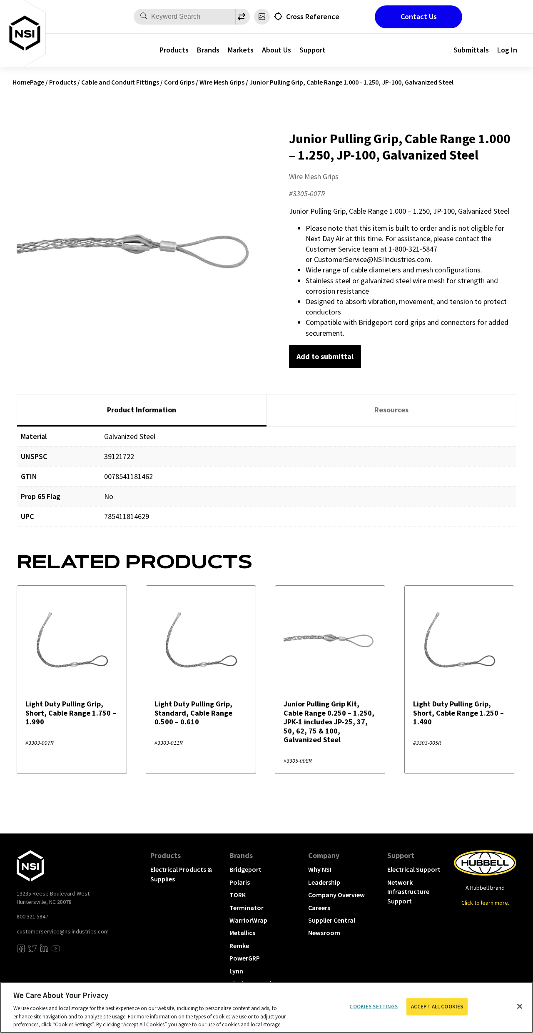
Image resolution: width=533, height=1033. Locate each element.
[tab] (141, 410)
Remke (239, 945)
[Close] (520, 1006)
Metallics (242, 932)
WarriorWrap (248, 920)
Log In (507, 50)
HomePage (28, 82)
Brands (208, 50)
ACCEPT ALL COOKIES (437, 1006)
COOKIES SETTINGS (373, 1006)
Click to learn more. (485, 902)
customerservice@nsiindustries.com (63, 931)
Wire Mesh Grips (221, 82)
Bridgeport (245, 869)
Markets (241, 50)
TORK (237, 895)
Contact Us (419, 16)
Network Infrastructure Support (408, 891)
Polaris (239, 882)
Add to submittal (325, 356)
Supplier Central (331, 920)
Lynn (236, 971)
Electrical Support (414, 869)
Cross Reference (312, 16)
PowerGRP (244, 958)
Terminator (246, 907)
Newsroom (324, 932)
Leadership (324, 882)
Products (174, 50)
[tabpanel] (266, 483)
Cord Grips (179, 82)
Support (312, 50)
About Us (276, 50)
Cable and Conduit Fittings (120, 82)
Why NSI (319, 869)
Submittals (471, 50)
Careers (319, 907)
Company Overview (336, 895)
